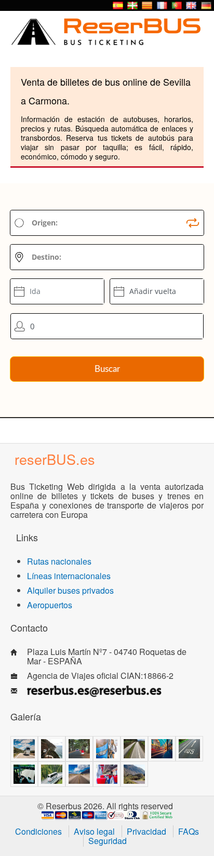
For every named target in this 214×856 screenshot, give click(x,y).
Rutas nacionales (59, 561)
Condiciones (38, 831)
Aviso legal (94, 831)
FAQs (188, 831)
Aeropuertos (49, 605)
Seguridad (107, 841)
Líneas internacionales (69, 576)
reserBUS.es (55, 459)
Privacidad (146, 831)
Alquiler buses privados (70, 590)
